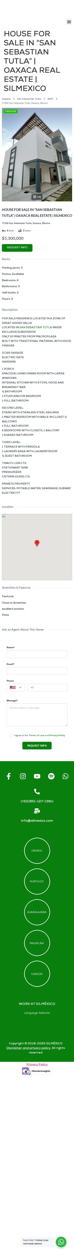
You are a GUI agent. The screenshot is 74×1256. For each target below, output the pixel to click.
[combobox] (16, 687)
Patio (5, 615)
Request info (17, 247)
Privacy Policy (57, 735)
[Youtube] (37, 776)
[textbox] (16, 687)
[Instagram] (22, 776)
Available (18, 274)
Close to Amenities (14, 603)
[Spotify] (51, 776)
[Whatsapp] (65, 776)
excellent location (13, 609)
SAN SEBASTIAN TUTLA (35, 327)
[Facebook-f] (8, 776)
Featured (10, 111)
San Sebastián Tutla (29, 99)
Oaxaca (6, 99)
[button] (69, 22)
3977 (50, 99)
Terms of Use (36, 735)
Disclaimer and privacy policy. (28, 1048)
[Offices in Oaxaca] (37, 850)
